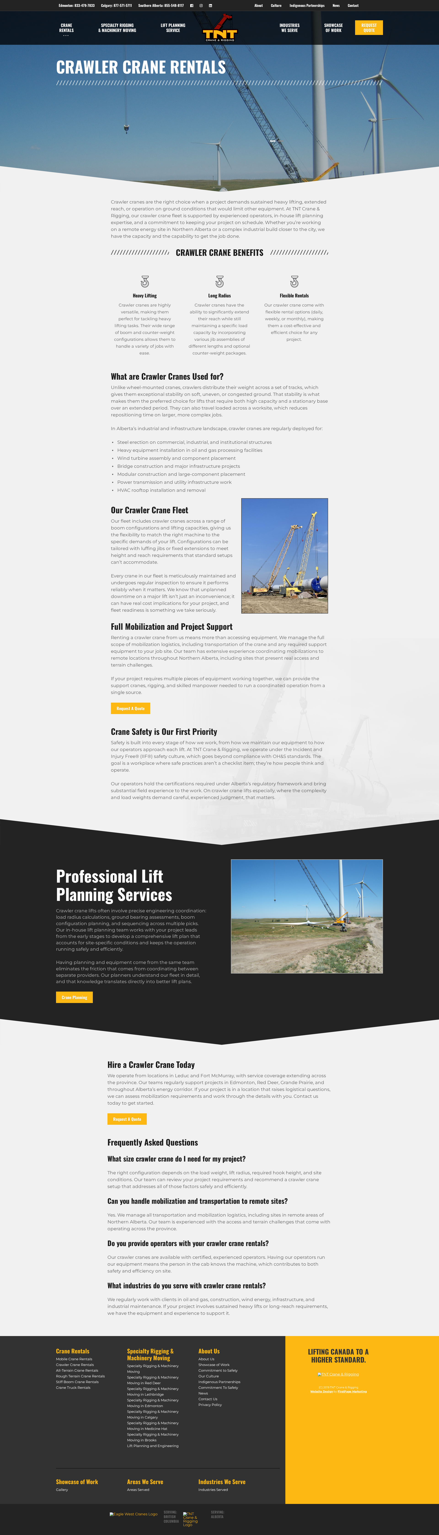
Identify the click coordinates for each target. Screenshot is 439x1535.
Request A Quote (131, 708)
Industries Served (213, 1489)
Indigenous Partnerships (219, 1382)
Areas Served (138, 1489)
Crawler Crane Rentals (75, 1365)
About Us (206, 1359)
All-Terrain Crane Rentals (77, 1370)
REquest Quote (369, 27)
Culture (276, 5)
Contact (353, 5)
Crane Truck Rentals (73, 1387)
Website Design (321, 1391)
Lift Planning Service (173, 27)
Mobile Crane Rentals (74, 1359)
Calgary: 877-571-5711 (116, 5)
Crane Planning (74, 997)
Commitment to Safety (218, 1370)
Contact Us (207, 1399)
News (203, 1393)
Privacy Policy (210, 1405)
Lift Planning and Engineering (153, 1446)
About (258, 5)
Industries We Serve (290, 27)
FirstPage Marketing (352, 1391)
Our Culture (208, 1376)
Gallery (62, 1489)
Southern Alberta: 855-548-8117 (161, 5)
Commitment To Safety (218, 1387)
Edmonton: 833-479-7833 (77, 5)
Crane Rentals (66, 27)
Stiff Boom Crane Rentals (77, 1382)
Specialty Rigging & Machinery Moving (117, 27)
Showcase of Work (214, 1365)
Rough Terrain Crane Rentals (80, 1376)
